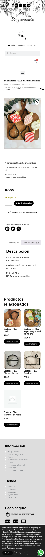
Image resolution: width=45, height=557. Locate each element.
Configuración (21, 553)
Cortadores (15, 84)
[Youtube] (24, 5)
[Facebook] (16, 5)
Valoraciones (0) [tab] (31, 242)
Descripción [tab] (13, 242)
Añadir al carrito (24, 203)
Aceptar (7, 553)
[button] (22, 73)
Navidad (25, 84)
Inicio (6, 84)
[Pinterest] (28, 5)
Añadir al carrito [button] (12, 341)
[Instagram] (20, 5)
